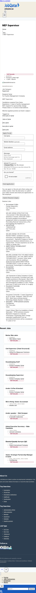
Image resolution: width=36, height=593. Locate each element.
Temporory (7, 534)
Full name (7, 136)
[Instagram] (4, 548)
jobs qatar (5, 123)
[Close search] (2, 586)
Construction (7, 499)
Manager (6, 514)
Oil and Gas (7, 492)
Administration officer (9, 510)
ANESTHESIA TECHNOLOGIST (16, 246)
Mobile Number (11, 142)
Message (7, 153)
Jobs (4, 33)
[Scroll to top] (2, 570)
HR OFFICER (10, 225)
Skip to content (5, 1)
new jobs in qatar (7, 126)
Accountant (10, 267)
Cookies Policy (11, 560)
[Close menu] (0, 573)
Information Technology (10, 494)
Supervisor (5, 91)
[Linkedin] (7, 548)
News (6, 582)
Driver (5, 501)
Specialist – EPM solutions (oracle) (17, 302)
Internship (6, 538)
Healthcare (6, 497)
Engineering (7, 490)
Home (4, 29)
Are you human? (9, 172)
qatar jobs (5, 130)
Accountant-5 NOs (12, 204)
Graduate (6, 519)
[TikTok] (10, 548)
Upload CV (10, 163)
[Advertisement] (18, 54)
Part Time (6, 531)
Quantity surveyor (8, 521)
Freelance (6, 536)
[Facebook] (1, 548)
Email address (8, 147)
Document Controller (13, 286)
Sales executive (8, 512)
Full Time (6, 529)
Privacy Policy (3, 560)
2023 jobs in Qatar (8, 116)
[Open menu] (4, 15)
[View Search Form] (5, 12)
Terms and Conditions (21, 560)
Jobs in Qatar (6, 119)
